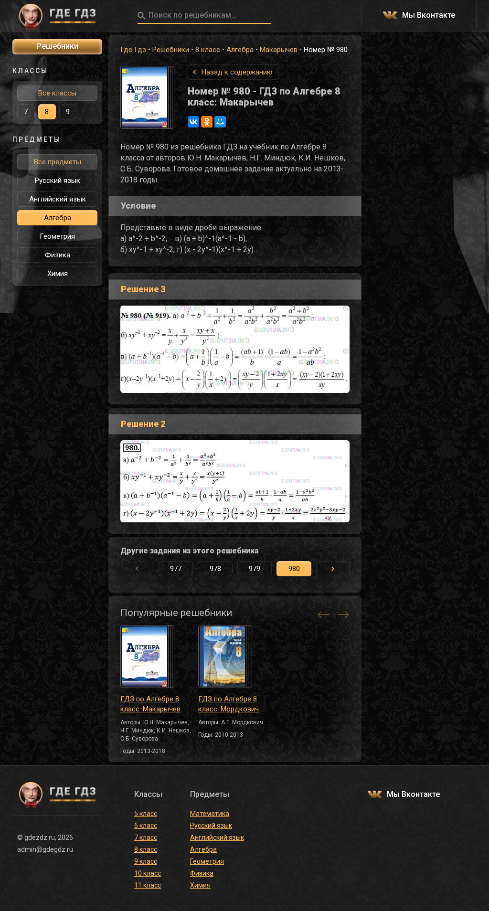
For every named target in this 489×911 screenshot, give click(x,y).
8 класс (207, 49)
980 (294, 568)
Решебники (170, 49)
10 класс (147, 873)
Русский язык (57, 180)
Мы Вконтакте (428, 15)
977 (175, 568)
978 (215, 568)
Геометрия (57, 236)
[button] (333, 568)
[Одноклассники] (207, 121)
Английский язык (57, 199)
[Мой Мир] (220, 121)
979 (254, 568)
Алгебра (240, 49)
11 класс (147, 885)
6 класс (145, 825)
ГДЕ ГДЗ (57, 16)
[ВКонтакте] (193, 121)
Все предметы (57, 162)
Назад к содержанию (237, 72)
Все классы (57, 93)
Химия (57, 273)
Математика (209, 813)
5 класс (145, 813)
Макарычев (279, 49)
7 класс (145, 837)
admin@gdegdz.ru (45, 849)
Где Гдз (133, 49)
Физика (57, 255)
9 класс (145, 861)
